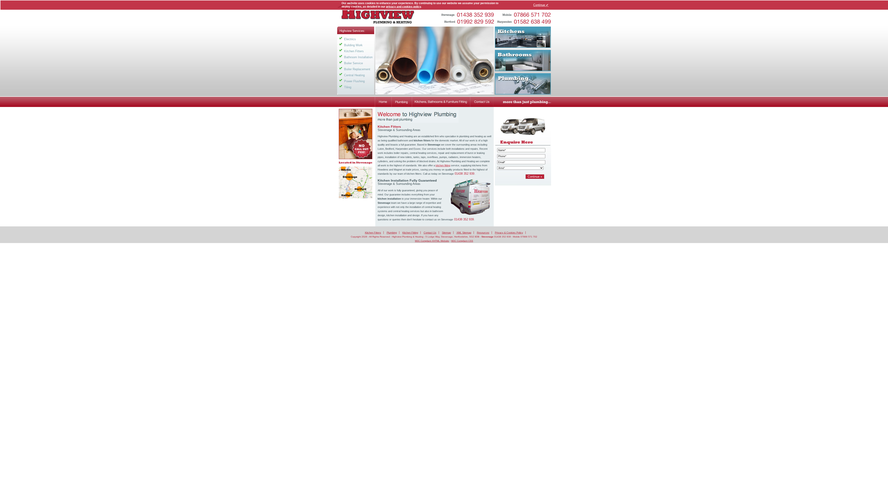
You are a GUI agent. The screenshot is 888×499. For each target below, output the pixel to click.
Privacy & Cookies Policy (509, 232)
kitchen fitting (443, 165)
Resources (483, 232)
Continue (541, 5)
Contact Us (430, 232)
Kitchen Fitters (373, 232)
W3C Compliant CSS (462, 241)
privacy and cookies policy (403, 6)
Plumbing (392, 232)
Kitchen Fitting (410, 232)
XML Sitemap (463, 232)
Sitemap (446, 232)
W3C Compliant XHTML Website (432, 241)
